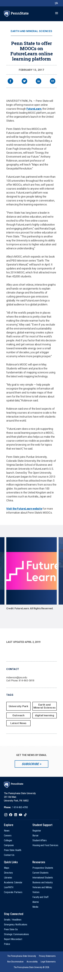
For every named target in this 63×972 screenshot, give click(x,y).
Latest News (18, 723)
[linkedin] (38, 81)
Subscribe (30, 764)
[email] (52, 81)
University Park (18, 706)
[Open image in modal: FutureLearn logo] (31, 571)
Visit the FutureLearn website (24, 508)
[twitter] (24, 81)
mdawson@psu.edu (16, 677)
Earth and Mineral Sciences (31, 31)
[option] (31, 576)
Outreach (18, 715)
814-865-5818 (26, 680)
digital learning (44, 715)
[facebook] (10, 81)
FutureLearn (33, 108)
